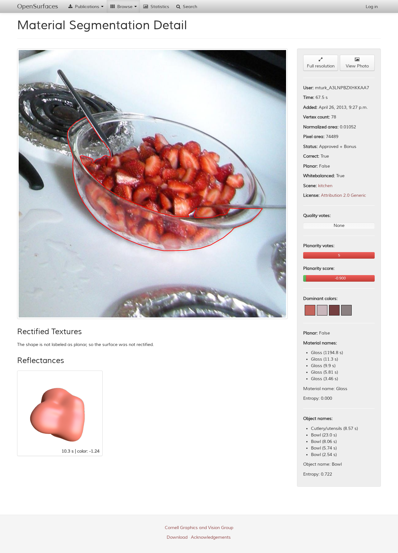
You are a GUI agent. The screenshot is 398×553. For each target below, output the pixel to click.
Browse (125, 6)
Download (177, 537)
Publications (87, 6)
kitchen (325, 185)
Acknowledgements (211, 537)
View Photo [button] (357, 66)
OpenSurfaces (37, 6)
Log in (372, 6)
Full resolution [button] (321, 66)
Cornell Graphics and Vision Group (199, 527)
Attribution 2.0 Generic (343, 195)
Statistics (159, 6)
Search (189, 6)
